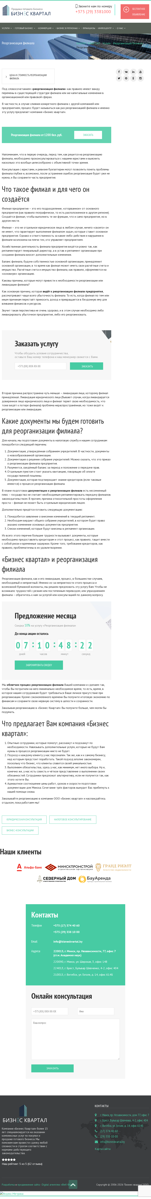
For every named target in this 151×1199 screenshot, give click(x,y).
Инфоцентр (105, 28)
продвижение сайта (28, 1184)
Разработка (8, 1184)
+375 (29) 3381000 (93, 11)
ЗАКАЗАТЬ (88, 135)
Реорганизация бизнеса (128, 43)
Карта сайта (102, 1149)
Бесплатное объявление (138, 11)
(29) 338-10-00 (109, 1136)
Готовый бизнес (24, 28)
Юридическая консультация (24, 819)
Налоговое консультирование (73, 819)
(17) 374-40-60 (109, 1131)
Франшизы (89, 28)
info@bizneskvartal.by (112, 1142)
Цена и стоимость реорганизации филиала (28, 76)
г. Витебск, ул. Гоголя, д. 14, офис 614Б (121, 1126)
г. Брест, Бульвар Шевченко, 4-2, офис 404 (124, 1120)
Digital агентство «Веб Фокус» (59, 1184)
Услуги (106, 43)
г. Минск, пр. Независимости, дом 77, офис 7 (124, 1115)
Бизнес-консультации (20, 830)
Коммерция (44, 28)
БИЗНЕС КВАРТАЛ (88, 43)
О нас (120, 28)
